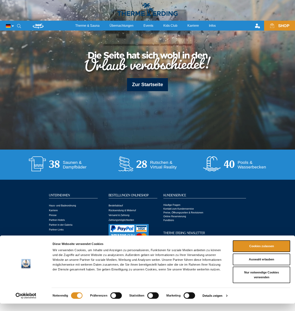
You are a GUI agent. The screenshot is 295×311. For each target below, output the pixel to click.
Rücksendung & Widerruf (122, 210)
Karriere (193, 25)
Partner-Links (56, 229)
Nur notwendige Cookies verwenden (261, 275)
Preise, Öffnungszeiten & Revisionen (183, 212)
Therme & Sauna (87, 25)
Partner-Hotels (57, 220)
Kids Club (170, 25)
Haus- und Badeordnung (62, 205)
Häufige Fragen (171, 205)
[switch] (116, 295)
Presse (53, 215)
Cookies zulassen (261, 246)
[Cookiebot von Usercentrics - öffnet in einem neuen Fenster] (26, 296)
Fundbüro (168, 220)
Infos (212, 25)
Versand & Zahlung (119, 215)
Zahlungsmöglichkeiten (121, 220)
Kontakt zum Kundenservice (178, 208)
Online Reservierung (174, 216)
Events (148, 25)
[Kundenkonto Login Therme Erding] (258, 26)
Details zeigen (212, 295)
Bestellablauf (116, 205)
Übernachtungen (121, 25)
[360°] (38, 27)
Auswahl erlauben (261, 259)
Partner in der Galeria (60, 224)
